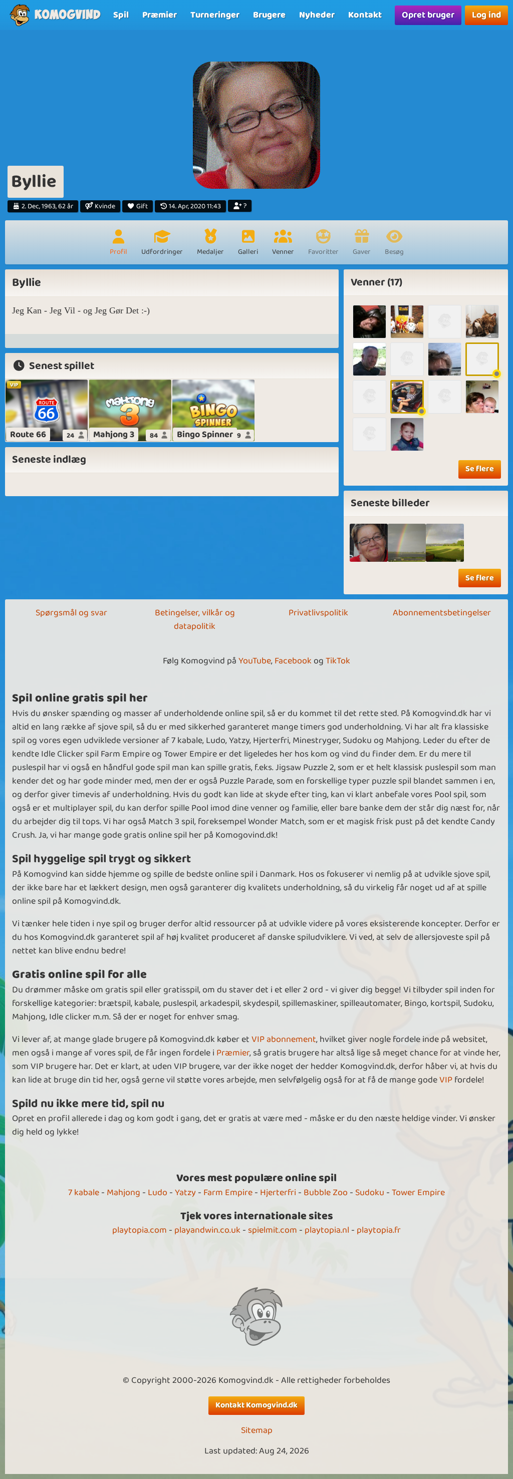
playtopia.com (139, 1230)
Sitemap (257, 1430)
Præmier (232, 1053)
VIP (445, 1080)
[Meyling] (444, 321)
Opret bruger (428, 15)
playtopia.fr (379, 1230)
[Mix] (407, 543)
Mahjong (123, 1193)
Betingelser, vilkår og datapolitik (195, 619)
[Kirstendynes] (444, 359)
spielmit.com (272, 1230)
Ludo (157, 1193)
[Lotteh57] (482, 397)
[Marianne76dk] (369, 321)
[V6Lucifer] (482, 321)
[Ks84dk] (407, 321)
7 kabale (83, 1193)
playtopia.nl (327, 1230)
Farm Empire (227, 1193)
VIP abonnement (283, 1039)
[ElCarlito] (444, 397)
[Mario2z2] (369, 434)
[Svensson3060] (369, 359)
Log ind (486, 15)
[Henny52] (369, 397)
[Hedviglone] (407, 397)
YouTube (254, 661)
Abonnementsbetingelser (442, 613)
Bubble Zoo (326, 1193)
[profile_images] (369, 543)
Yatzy (185, 1193)
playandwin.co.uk (207, 1230)
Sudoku (369, 1193)
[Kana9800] (407, 359)
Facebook (293, 661)
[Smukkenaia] (407, 434)
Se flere (479, 469)
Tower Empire (418, 1193)
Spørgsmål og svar (71, 613)
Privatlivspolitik (318, 613)
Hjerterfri (278, 1193)
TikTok (338, 661)
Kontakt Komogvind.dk (256, 1405)
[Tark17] (482, 359)
